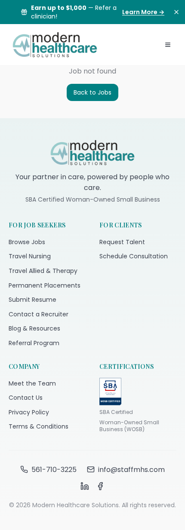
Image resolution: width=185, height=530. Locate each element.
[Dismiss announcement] (176, 12)
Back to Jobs (92, 92)
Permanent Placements (44, 285)
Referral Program (34, 343)
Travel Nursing (30, 256)
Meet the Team (32, 383)
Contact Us (26, 397)
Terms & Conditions (38, 426)
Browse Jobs (27, 242)
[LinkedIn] (84, 486)
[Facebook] (100, 486)
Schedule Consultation (133, 256)
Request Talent (122, 242)
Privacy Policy (29, 412)
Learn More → (143, 12)
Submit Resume (32, 299)
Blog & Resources (34, 328)
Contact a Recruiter (38, 314)
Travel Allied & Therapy (43, 271)
